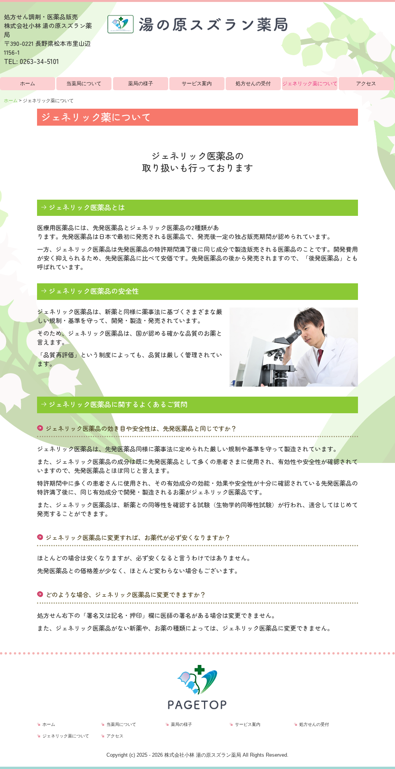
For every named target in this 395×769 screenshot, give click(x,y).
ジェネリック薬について (309, 83)
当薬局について (83, 83)
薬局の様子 (140, 83)
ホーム (27, 83)
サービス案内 (197, 83)
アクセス (366, 83)
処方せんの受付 (253, 83)
